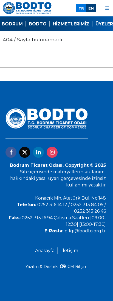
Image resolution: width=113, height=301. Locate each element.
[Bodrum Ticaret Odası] (27, 7)
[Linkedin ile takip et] (38, 152)
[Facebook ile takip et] (10, 152)
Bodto (38, 24)
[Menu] (107, 8)
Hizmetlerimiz (71, 24)
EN (91, 8)
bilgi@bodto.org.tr (85, 230)
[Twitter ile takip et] (24, 152)
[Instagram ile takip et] (52, 152)
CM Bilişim (77, 266)
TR (81, 8)
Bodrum (12, 24)
